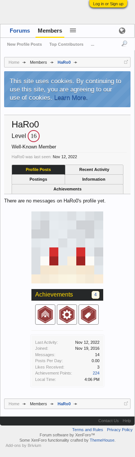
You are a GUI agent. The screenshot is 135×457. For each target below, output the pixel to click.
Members (50, 30)
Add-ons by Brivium (23, 445)
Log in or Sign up (108, 3)
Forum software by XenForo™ (67, 435)
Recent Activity (94, 169)
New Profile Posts (24, 44)
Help (127, 420)
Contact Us (108, 420)
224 (96, 373)
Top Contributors (66, 44)
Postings (38, 179)
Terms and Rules (87, 429)
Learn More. (71, 97)
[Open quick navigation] (126, 62)
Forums (20, 30)
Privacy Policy (120, 429)
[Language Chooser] (122, 30)
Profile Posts (38, 169)
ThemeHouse (102, 440)
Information (93, 179)
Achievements (67, 189)
